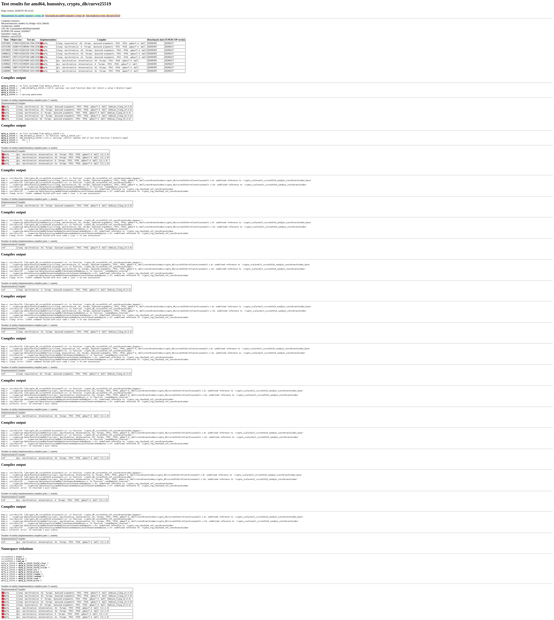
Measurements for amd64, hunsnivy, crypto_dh (22, 15)
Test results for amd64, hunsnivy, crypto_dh (65, 15)
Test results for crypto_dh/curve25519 (103, 15)
